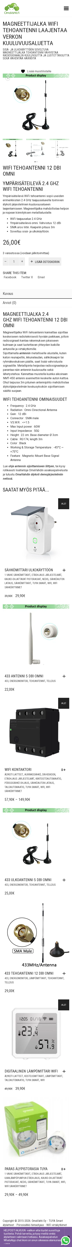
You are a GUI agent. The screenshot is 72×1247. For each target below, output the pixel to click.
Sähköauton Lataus (42, 782)
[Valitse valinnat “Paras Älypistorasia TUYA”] (64, 1169)
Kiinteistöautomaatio (48, 778)
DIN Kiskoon (48, 774)
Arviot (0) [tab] (9, 303)
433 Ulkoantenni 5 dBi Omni (28, 880)
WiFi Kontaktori (18, 769)
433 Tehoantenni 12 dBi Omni (29, 973)
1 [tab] (35, 161)
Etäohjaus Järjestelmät (46, 574)
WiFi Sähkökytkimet (16, 1186)
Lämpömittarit (37, 978)
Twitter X (27, 277)
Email (41, 277)
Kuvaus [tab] (8, 293)
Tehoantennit (37, 681)
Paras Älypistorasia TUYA (26, 1169)
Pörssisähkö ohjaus (17, 782)
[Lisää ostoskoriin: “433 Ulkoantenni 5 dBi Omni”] (65, 880)
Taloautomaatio (14, 787)
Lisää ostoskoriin (47, 262)
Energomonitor (19, 681)
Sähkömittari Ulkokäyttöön (29, 570)
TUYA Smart (39, 583)
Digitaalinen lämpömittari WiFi (31, 1071)
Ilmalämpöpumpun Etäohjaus (22, 1178)
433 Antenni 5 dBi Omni (24, 676)
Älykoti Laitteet (14, 774)
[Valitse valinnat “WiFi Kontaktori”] (64, 769)
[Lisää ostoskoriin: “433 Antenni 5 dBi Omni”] (65, 676)
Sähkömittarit (22, 583)
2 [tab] (37, 161)
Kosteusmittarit (34, 1076)
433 (6, 681)
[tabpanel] (12, 148)
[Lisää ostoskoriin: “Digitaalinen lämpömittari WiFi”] (65, 1071)
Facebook (10, 277)
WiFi (49, 583)
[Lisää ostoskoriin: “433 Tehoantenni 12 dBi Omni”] (65, 973)
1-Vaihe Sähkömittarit (17, 574)
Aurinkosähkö (32, 774)
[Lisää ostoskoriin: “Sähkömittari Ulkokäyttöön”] (65, 570)
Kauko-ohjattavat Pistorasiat (23, 579)
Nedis (45, 579)
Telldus (51, 681)
